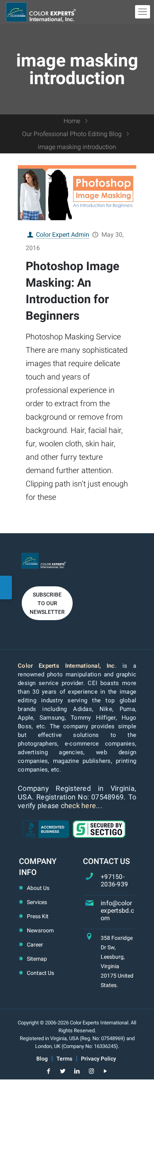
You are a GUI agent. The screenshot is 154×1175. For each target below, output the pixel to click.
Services (37, 902)
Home (72, 121)
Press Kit (38, 916)
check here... (81, 805)
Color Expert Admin (62, 234)
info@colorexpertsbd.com (117, 910)
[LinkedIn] (77, 1071)
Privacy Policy (98, 1058)
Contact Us (40, 973)
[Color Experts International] (41, 12)
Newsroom (40, 930)
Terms (64, 1058)
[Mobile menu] (142, 11)
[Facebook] (49, 1071)
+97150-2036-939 (114, 880)
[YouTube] (105, 1071)
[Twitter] (63, 1071)
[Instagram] (91, 1071)
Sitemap (37, 959)
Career (35, 944)
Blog (42, 1058)
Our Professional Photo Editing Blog (72, 134)
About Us (38, 888)
